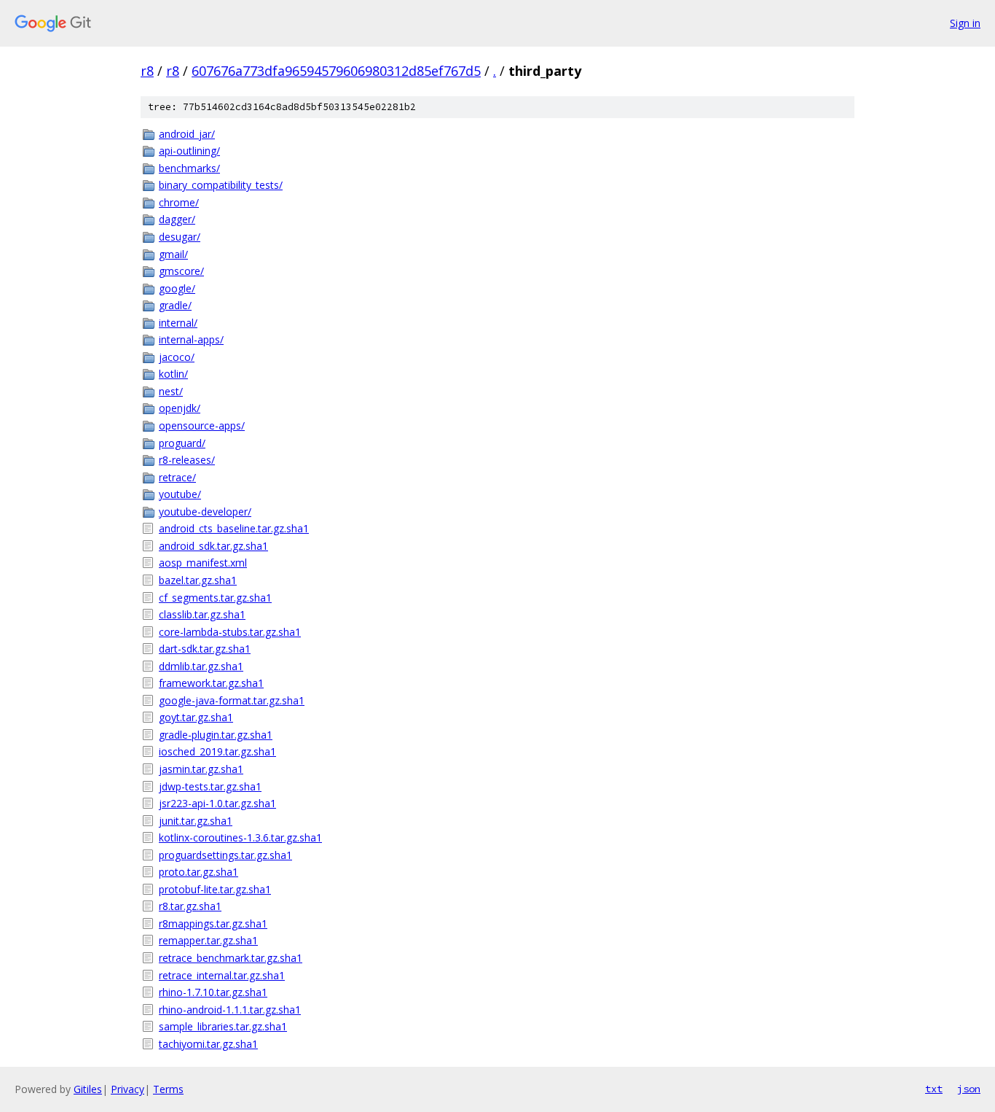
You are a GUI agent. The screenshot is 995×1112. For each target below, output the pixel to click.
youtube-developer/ (205, 511)
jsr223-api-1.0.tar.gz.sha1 (217, 803)
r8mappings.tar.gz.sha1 (213, 923)
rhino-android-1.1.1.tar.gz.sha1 (230, 1009)
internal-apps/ (191, 339)
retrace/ (177, 477)
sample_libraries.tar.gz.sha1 (223, 1026)
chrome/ (179, 202)
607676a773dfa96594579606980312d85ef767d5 (336, 70)
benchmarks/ (189, 168)
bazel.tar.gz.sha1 (198, 580)
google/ (177, 288)
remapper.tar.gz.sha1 (208, 940)
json (968, 1088)
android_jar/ (187, 134)
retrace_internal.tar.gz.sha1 (222, 975)
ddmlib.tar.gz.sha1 (201, 666)
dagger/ (177, 219)
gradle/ (175, 305)
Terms (168, 1089)
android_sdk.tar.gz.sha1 (213, 546)
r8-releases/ (187, 460)
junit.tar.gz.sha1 (195, 821)
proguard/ (182, 443)
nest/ (171, 391)
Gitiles (88, 1089)
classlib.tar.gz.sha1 (202, 614)
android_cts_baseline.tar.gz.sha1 (234, 528)
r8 (147, 70)
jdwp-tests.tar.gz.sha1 (210, 786)
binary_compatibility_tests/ (221, 185)
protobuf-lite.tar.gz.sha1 (215, 889)
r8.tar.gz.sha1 (190, 906)
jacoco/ (176, 357)
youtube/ (180, 494)
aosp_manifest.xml (203, 562)
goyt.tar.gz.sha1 (196, 717)
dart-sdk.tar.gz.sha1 (205, 649)
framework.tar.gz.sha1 (211, 683)
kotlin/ (173, 374)
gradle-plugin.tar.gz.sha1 (215, 735)
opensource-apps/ (202, 425)
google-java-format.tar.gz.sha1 (231, 700)
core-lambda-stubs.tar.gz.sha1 (230, 632)
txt (934, 1088)
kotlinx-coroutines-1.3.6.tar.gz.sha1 (240, 837)
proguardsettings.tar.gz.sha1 (225, 855)
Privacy (127, 1089)
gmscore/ (181, 271)
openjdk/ (179, 408)
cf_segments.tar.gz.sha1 (215, 597)
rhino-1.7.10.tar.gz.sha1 (213, 992)
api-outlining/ (189, 151)
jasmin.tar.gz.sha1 (201, 769)
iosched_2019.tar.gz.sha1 (217, 751)
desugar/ (179, 237)
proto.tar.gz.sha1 (198, 872)
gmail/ (173, 254)
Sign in (965, 23)
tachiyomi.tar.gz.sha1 (208, 1044)
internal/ (178, 323)
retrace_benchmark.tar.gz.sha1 (230, 958)
